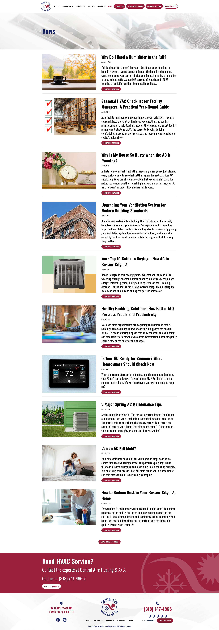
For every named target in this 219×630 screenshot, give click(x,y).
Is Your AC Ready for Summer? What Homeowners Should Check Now (131, 361)
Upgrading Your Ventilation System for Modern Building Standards (133, 207)
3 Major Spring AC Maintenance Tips (131, 404)
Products (79, 6)
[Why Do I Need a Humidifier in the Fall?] (69, 71)
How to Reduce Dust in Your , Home (138, 495)
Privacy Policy (108, 626)
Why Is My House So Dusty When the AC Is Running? (136, 157)
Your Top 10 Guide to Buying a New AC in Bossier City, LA (135, 261)
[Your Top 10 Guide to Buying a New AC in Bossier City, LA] (69, 274)
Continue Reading (111, 89)
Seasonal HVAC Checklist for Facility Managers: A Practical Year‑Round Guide (135, 104)
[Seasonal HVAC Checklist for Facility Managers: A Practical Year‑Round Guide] (69, 116)
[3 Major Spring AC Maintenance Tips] (69, 419)
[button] (109, 542)
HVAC (55, 6)
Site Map (128, 626)
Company (100, 6)
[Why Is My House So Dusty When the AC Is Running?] (69, 170)
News (110, 6)
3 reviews (150, 620)
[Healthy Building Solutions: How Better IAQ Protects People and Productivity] (69, 324)
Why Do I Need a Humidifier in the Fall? (133, 57)
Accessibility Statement (119, 626)
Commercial (66, 6)
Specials (91, 6)
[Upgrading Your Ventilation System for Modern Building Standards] (69, 220)
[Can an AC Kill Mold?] (69, 463)
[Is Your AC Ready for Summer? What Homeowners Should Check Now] (69, 373)
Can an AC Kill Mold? (118, 448)
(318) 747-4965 (170, 6)
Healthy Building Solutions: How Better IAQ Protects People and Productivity (137, 311)
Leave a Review (165, 620)
